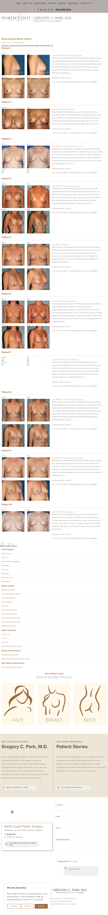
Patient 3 (6, 138)
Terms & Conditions (70, 898)
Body (90, 720)
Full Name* (59, 805)
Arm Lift (4, 638)
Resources (73, 3)
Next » (12, 544)
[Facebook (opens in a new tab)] (38, 10)
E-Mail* (58, 816)
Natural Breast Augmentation (11, 618)
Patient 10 (7, 504)
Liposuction (5, 642)
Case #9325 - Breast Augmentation (64, 301)
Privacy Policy (58, 898)
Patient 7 (6, 352)
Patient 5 (6, 237)
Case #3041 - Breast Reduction (63, 109)
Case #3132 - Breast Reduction (63, 512)
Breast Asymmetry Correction (11, 622)
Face (18, 720)
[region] (27, 897)
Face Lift (4, 557)
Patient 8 (6, 392)
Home (18, 3)
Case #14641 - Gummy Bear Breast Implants (67, 399)
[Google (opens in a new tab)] (45, 10)
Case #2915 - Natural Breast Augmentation (67, 56)
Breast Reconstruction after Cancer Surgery (16, 659)
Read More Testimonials (71, 787)
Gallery (52, 3)
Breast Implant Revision (9, 614)
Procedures (40, 3)
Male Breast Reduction (9, 626)
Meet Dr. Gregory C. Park (17, 787)
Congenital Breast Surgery (10, 655)
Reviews (62, 3)
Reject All (28, 906)
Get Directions (22, 844)
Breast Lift (5, 606)
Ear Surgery (5, 573)
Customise (13, 906)
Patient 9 (6, 450)
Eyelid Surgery (6, 553)
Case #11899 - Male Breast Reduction (65, 360)
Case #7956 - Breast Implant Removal (65, 186)
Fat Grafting (5, 565)
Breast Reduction (7, 602)
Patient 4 (6, 178)
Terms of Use (73, 861)
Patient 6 (6, 293)
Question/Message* (63, 840)
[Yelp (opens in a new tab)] (49, 10)
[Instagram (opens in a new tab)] (52, 10)
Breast (54, 720)
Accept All (41, 906)
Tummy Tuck (6, 634)
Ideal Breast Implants (8, 598)
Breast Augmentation (8, 590)
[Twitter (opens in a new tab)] (41, 10)
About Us (27, 3)
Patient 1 (6, 48)
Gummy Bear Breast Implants (11, 594)
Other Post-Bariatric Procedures (12, 667)
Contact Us (86, 3)
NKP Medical (66, 904)
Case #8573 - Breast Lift (60, 245)
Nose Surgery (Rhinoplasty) (10, 561)
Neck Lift (4, 569)
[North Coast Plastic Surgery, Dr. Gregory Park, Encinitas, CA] (16, 16)
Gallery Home (6, 42)
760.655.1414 (63, 9)
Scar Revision (6, 581)
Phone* (58, 828)
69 (9, 544)
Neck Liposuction (7, 577)
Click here (55, 82)
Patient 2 (6, 102)
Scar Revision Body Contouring (12, 646)
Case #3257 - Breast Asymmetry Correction (67, 146)
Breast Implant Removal (9, 610)
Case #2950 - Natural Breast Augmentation (67, 458)
